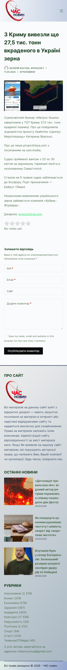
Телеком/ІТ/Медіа (16, 640)
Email (11, 279)
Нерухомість (13, 622)
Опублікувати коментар (23, 351)
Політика (10, 626)
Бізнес (8, 598)
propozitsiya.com (30, 214)
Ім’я (10, 268)
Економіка (11, 603)
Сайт (10, 291)
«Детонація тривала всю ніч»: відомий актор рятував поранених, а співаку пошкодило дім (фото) (47, 491)
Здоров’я (10, 607)
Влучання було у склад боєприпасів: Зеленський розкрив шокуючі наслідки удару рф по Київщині (48, 561)
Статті (8, 636)
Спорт (8, 631)
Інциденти (11, 612)
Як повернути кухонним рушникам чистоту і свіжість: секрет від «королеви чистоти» (48, 526)
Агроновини (27, 72)
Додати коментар (19, 303)
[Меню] (61, 10)
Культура (10, 617)
